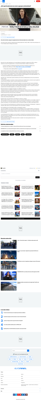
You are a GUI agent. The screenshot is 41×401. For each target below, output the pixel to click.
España (30, 356)
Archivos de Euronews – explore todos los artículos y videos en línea (29, 385)
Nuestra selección (6, 238)
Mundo (22, 374)
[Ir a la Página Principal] (3, 1)
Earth (22, 376)
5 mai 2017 (20, 68)
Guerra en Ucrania (23, 356)
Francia (25, 359)
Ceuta (20, 359)
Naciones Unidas (5, 134)
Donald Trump (20, 363)
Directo (38, 1)
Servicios (2, 388)
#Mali (20, 66)
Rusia (10, 359)
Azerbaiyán (28, 134)
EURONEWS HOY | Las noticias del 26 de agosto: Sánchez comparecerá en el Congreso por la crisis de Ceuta (18, 128)
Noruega (30, 359)
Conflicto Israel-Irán (13, 356)
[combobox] (20, 351)
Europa (2, 374)
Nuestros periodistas (4, 384)
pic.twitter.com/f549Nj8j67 (26, 66)
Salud (22, 378)
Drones (22, 361)
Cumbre (17, 134)
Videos (2, 382)
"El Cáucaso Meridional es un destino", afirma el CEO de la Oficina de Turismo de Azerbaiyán (16, 126)
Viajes (2, 380)
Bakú (23, 134)
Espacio (27, 361)
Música (15, 359)
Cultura (12, 134)
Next (1, 378)
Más (1, 391)
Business (2, 376)
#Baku (17, 66)
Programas (23, 382)
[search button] (28, 351)
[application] (20, 19)
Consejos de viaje (15, 361)
